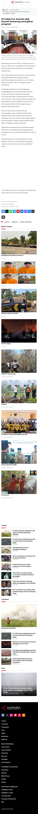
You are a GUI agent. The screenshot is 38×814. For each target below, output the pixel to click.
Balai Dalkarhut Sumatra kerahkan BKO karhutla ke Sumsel (18, 494)
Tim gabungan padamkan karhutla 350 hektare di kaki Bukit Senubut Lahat (24, 652)
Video (3, 733)
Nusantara (4, 736)
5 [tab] (24, 697)
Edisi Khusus (5, 776)
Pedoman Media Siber (8, 799)
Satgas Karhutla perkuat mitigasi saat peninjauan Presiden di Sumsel (15, 254)
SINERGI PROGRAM (25, 222)
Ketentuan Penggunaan (9, 786)
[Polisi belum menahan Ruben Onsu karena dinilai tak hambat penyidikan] (6, 575)
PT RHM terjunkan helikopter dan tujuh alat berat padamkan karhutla (24, 532)
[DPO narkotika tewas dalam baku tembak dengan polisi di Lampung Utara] (6, 592)
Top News (5, 599)
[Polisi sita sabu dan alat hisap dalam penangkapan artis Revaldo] (6, 584)
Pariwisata (4, 770)
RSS (2, 802)
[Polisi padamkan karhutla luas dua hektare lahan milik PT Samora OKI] (19, 361)
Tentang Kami (6, 796)
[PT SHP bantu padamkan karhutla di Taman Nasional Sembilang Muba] (6, 542)
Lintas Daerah (6, 750)
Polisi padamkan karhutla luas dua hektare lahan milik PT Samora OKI (18, 373)
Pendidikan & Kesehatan (9, 767)
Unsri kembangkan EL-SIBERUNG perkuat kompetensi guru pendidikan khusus (16, 433)
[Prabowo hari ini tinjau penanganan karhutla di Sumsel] (19, 391)
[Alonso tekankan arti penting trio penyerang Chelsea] (6, 558)
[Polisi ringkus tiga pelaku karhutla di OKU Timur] (18, 272)
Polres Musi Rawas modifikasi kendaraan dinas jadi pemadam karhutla (18, 312)
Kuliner (3, 782)
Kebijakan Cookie (7, 793)
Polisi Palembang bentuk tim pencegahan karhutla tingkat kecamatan (22, 660)
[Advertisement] (19, 168)
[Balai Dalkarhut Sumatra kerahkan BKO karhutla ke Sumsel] (19, 482)
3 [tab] (19, 697)
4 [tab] (22, 697)
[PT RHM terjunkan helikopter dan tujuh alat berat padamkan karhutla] (6, 533)
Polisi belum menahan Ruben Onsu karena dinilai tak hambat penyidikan (23, 574)
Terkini (4, 525)
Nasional (4, 739)
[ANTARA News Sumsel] (20, 2)
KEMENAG (15, 222)
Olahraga (4, 759)
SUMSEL (7, 222)
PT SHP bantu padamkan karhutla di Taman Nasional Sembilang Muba (24, 541)
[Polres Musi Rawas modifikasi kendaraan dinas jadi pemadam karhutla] (19, 300)
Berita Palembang (7, 744)
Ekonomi (4, 756)
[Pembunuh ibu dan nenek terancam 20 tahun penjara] (6, 567)
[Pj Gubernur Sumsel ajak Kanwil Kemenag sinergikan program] (19, 615)
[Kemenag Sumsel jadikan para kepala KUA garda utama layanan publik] (19, 452)
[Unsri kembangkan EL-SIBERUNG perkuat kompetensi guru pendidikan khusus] (19, 421)
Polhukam (4, 753)
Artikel (3, 779)
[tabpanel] (19, 684)
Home (6, 10)
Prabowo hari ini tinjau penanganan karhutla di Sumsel (18, 403)
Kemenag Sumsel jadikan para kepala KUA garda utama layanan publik (18, 464)
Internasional (5, 762)
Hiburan (4, 773)
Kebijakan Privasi (7, 789)
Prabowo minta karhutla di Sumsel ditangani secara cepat (17, 342)
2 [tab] (16, 697)
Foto (3, 668)
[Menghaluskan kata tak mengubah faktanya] (6, 550)
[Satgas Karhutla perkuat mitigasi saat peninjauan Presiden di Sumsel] (19, 242)
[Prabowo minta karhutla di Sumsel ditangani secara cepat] (19, 331)
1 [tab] (14, 697)
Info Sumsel (14, 10)
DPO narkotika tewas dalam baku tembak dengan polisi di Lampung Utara (24, 591)
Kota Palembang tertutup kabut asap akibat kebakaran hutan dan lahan (18, 690)
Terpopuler (5, 727)
